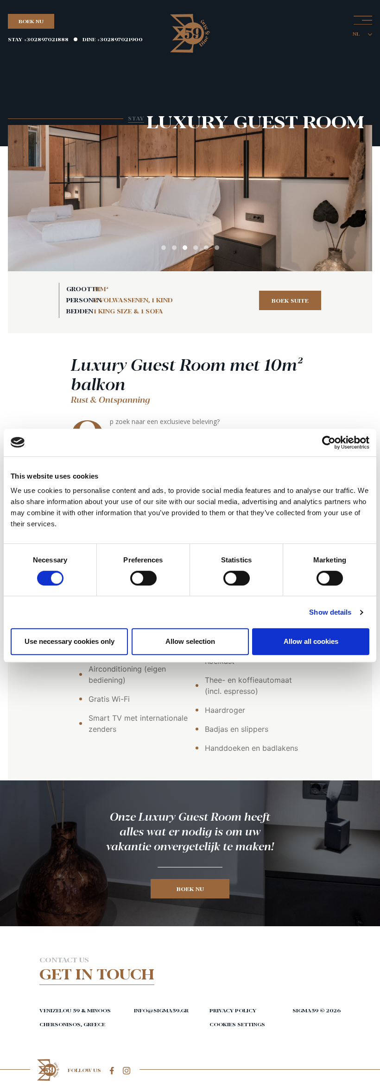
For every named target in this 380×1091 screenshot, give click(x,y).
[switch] (143, 578)
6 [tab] (217, 247)
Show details (330, 612)
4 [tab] (195, 247)
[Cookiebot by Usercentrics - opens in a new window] (328, 442)
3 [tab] (185, 247)
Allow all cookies (311, 641)
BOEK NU (31, 21)
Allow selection (190, 641)
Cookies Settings (237, 1024)
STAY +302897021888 (38, 39)
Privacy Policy (232, 1010)
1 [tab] (163, 247)
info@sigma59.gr (158, 1010)
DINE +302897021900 (112, 39)
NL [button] (357, 33)
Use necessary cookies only (69, 641)
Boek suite (290, 300)
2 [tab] (174, 247)
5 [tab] (206, 247)
